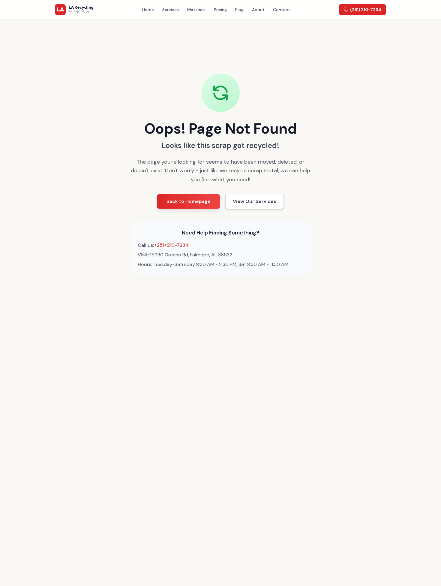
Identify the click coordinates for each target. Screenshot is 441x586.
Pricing (220, 9)
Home (148, 9)
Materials (196, 9)
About (258, 9)
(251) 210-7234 (365, 9)
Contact (281, 9)
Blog (239, 9)
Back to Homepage (188, 201)
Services (170, 9)
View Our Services (254, 201)
